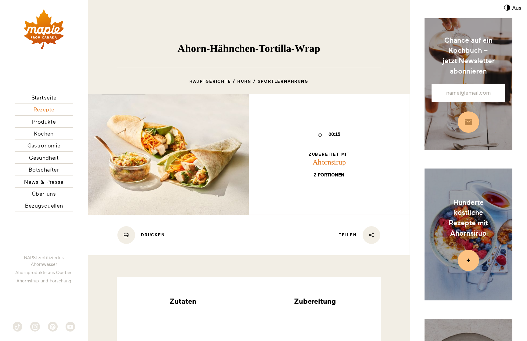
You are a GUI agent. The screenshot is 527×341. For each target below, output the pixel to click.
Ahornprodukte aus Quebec (44, 272)
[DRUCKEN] (126, 235)
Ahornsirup (329, 162)
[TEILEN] (371, 235)
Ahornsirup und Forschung (43, 280)
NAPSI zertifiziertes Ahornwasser (44, 261)
